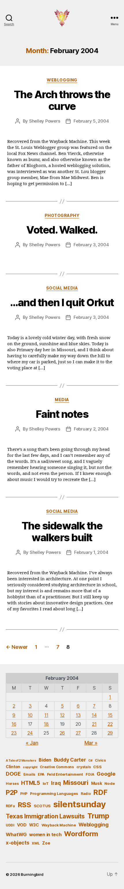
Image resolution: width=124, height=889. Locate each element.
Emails (29, 774)
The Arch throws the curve (62, 100)
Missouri (76, 782)
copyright (30, 767)
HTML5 (30, 783)
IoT (46, 783)
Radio (86, 793)
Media (62, 399)
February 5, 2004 (91, 121)
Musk (96, 783)
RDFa (10, 806)
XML (36, 843)
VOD (22, 825)
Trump (98, 816)
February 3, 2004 (91, 244)
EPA (41, 774)
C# (90, 760)
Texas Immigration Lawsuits (45, 816)
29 (110, 733)
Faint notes (62, 414)
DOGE (13, 773)
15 (110, 715)
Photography (62, 215)
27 (78, 733)
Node (109, 783)
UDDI (10, 825)
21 (94, 724)
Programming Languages (54, 793)
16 (14, 724)
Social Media (62, 288)
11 (46, 715)
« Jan (32, 743)
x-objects (17, 843)
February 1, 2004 (91, 552)
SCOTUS (42, 805)
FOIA (90, 774)
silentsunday (79, 804)
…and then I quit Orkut (62, 302)
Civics (100, 760)
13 (78, 715)
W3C (34, 824)
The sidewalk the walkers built (62, 531)
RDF (100, 792)
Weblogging (62, 79)
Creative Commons (57, 767)
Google (106, 773)
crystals (83, 767)
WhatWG (16, 834)
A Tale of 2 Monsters (21, 760)
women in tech (45, 834)
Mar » (91, 743)
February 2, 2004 (91, 429)
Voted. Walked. (61, 230)
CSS (97, 766)
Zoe (46, 843)
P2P (12, 793)
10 (30, 715)
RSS (24, 805)
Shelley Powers (44, 121)
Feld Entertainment (65, 774)
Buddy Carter (70, 760)
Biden (45, 760)
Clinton (13, 766)
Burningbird (32, 874)
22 (110, 724)
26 (62, 733)
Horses (12, 783)
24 (30, 733)
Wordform (81, 834)
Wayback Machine (59, 825)
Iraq (56, 783)
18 (46, 724)
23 (13, 733)
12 (62, 715)
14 (94, 715)
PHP (23, 793)
